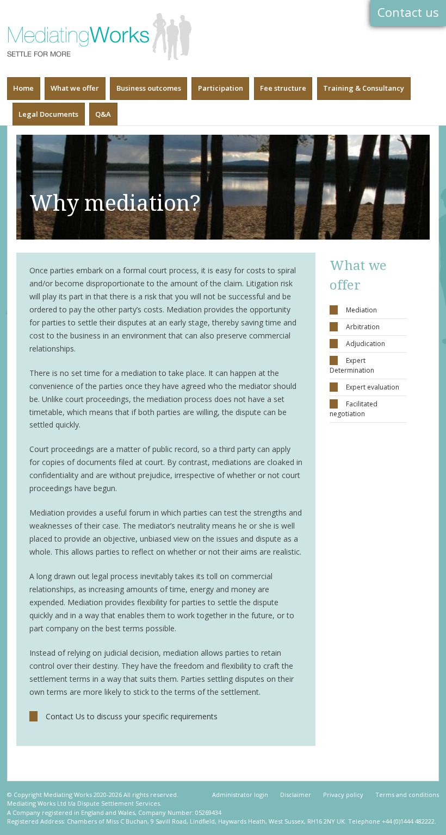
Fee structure (283, 88)
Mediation (361, 310)
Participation (220, 88)
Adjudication (365, 343)
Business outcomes (148, 88)
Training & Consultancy (363, 88)
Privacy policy (343, 794)
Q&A (103, 114)
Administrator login (240, 794)
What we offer (75, 88)
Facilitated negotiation (353, 408)
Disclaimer (295, 794)
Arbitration (363, 326)
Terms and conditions (407, 794)
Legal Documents (48, 114)
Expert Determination (352, 365)
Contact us (408, 12)
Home (23, 88)
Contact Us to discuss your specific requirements (132, 716)
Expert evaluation (372, 387)
